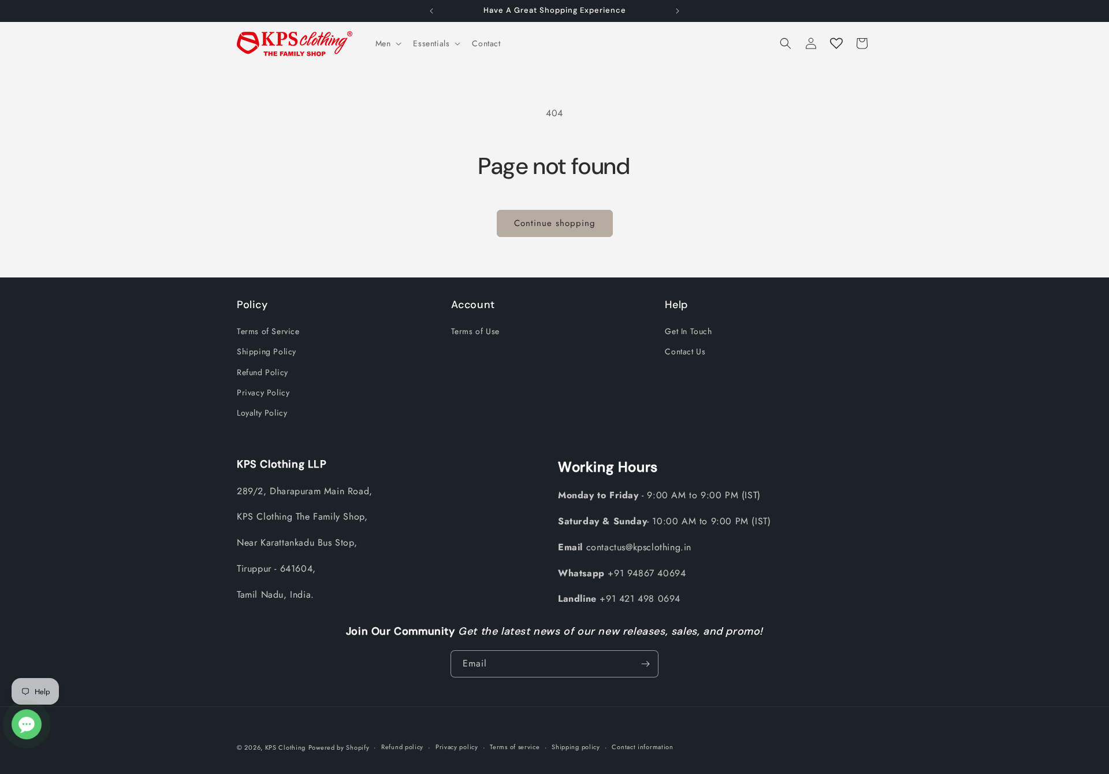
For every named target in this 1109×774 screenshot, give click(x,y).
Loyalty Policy (262, 413)
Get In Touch (688, 331)
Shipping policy (576, 746)
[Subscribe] (645, 663)
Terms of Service (268, 331)
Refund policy (402, 746)
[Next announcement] (677, 11)
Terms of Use (475, 331)
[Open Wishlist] (836, 43)
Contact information (642, 746)
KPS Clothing (285, 747)
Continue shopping (555, 223)
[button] (388, 43)
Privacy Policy (263, 392)
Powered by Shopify (339, 747)
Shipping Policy (266, 351)
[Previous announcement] (431, 11)
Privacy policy (457, 746)
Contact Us (685, 351)
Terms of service (514, 746)
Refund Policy (262, 372)
